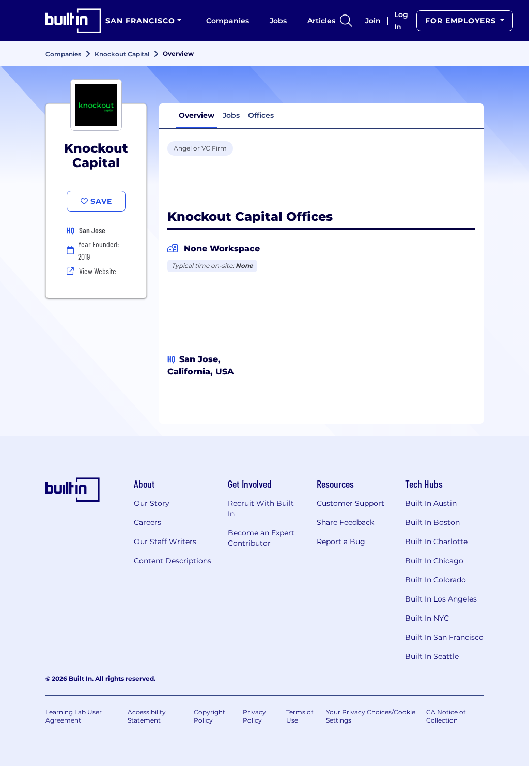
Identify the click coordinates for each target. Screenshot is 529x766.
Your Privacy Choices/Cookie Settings (370, 716)
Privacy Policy (254, 716)
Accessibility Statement (147, 716)
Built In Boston (432, 522)
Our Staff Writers (165, 541)
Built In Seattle (432, 656)
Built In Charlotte (436, 541)
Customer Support (350, 503)
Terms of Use (299, 716)
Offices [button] (261, 115)
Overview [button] (196, 115)
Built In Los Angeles (441, 599)
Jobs (278, 20)
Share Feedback (345, 522)
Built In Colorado (435, 579)
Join (373, 20)
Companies (227, 20)
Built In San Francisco (444, 637)
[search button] (346, 20)
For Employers (462, 20)
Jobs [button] (231, 115)
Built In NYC (427, 618)
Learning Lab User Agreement (73, 716)
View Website (97, 271)
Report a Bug (341, 541)
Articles (321, 20)
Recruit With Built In (261, 508)
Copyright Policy (209, 716)
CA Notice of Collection (445, 716)
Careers (147, 522)
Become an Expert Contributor (261, 538)
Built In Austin (431, 503)
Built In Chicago (434, 560)
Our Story (151, 503)
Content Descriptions (172, 560)
